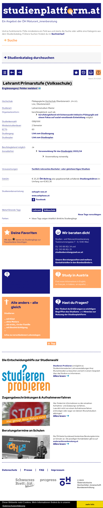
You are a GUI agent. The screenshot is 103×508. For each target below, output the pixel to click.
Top (53, 343)
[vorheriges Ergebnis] (12, 72)
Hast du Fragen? (75, 302)
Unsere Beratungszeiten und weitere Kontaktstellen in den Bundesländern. (74, 261)
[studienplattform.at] (51, 10)
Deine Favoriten (24, 233)
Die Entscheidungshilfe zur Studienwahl (30, 360)
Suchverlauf (58, 33)
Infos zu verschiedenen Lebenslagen (22, 335)
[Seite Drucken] (91, 72)
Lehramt (37, 210)
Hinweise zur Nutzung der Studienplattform (75, 313)
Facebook (41, 199)
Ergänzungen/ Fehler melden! (19, 88)
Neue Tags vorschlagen (89, 214)
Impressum (57, 469)
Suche (12, 40)
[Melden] (98, 72)
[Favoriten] (76, 72)
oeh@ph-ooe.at (39, 191)
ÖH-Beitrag (45, 178)
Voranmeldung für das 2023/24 (60, 151)
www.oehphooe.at (40, 195)
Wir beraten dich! (76, 233)
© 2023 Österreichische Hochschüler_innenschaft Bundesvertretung (89, 484)
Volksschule (49, 210)
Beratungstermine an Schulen (23, 430)
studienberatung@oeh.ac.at (69, 252)
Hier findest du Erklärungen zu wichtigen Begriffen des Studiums (75, 310)
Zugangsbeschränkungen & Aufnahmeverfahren (36, 397)
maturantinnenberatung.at (65, 441)
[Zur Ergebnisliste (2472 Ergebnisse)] (4, 72)
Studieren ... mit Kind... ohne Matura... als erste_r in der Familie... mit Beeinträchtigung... (17, 321)
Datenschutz (9, 469)
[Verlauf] (83, 72)
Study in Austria (75, 275)
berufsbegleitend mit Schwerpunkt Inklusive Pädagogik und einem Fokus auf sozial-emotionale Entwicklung (68, 116)
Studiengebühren (88, 178)
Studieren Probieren (62, 366)
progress (48, 480)
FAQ (41, 469)
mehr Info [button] (90, 504)
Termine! (18, 275)
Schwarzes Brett (25, 483)
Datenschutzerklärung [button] (14, 506)
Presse (28, 469)
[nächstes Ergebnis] (19, 72)
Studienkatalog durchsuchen (31, 57)
